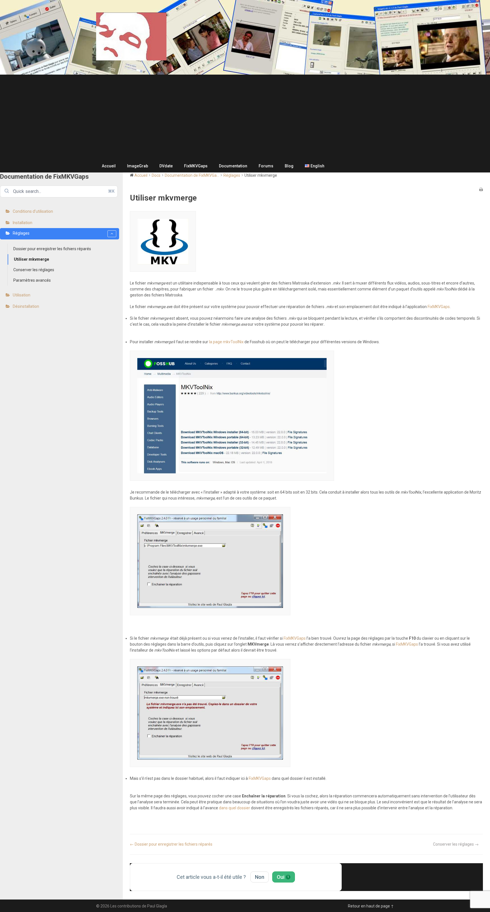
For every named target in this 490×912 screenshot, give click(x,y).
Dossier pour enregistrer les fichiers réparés (52, 249)
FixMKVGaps (196, 166)
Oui (283, 877)
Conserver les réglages (33, 270)
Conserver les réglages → (456, 844)
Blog (289, 166)
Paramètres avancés (32, 280)
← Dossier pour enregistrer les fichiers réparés (171, 844)
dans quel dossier (234, 808)
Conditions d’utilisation (33, 211)
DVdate (166, 166)
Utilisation (21, 295)
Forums (266, 166)
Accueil (109, 166)
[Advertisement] (245, 117)
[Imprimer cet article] (481, 190)
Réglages (21, 233)
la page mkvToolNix (226, 342)
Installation (22, 222)
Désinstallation (26, 306)
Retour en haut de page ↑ (371, 906)
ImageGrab (137, 166)
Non (259, 877)
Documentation (233, 166)
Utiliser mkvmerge (31, 259)
